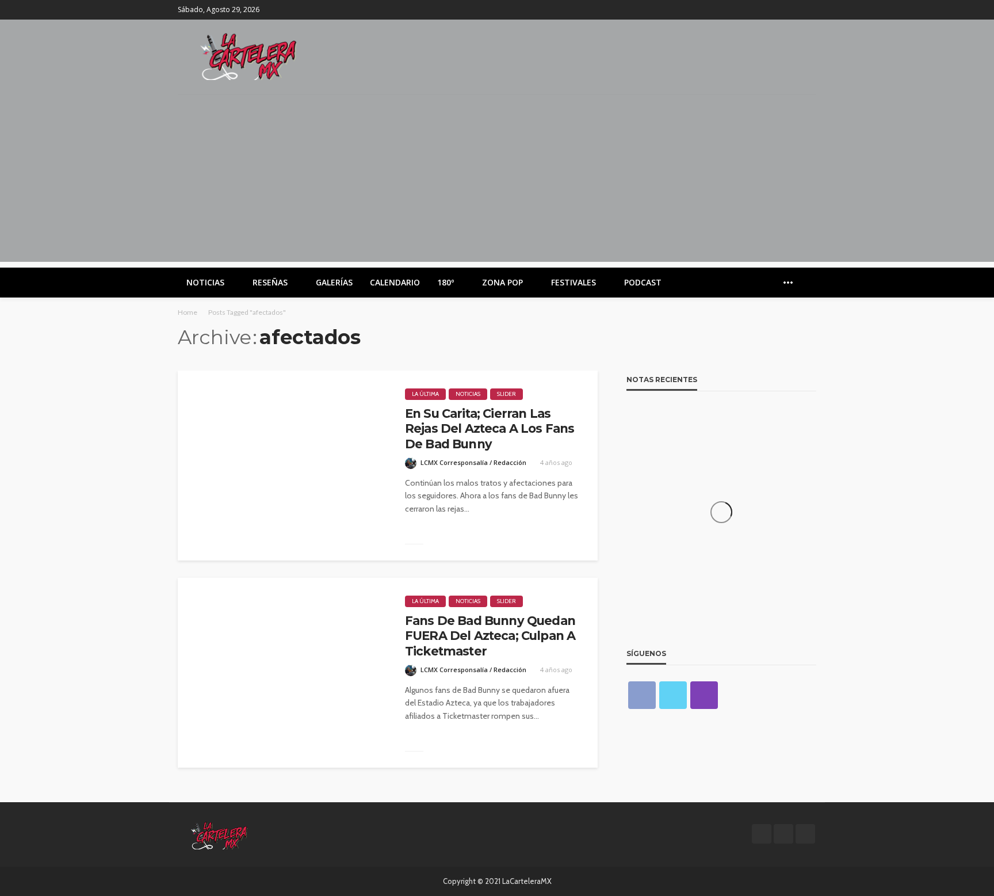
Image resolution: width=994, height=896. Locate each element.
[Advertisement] (497, 181)
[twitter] (793, 10)
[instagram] (808, 10)
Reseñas (270, 282)
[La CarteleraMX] (248, 55)
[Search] (806, 283)
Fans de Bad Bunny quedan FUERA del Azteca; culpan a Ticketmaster (490, 635)
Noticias (205, 282)
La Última (425, 394)
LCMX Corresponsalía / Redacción (473, 462)
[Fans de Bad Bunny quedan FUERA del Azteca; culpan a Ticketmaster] (283, 673)
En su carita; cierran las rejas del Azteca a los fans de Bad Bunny (489, 428)
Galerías (334, 282)
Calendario (395, 282)
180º (445, 282)
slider (506, 394)
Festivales (573, 282)
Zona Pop (502, 282)
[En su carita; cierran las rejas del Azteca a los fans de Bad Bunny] (283, 466)
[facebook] (778, 10)
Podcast (643, 282)
